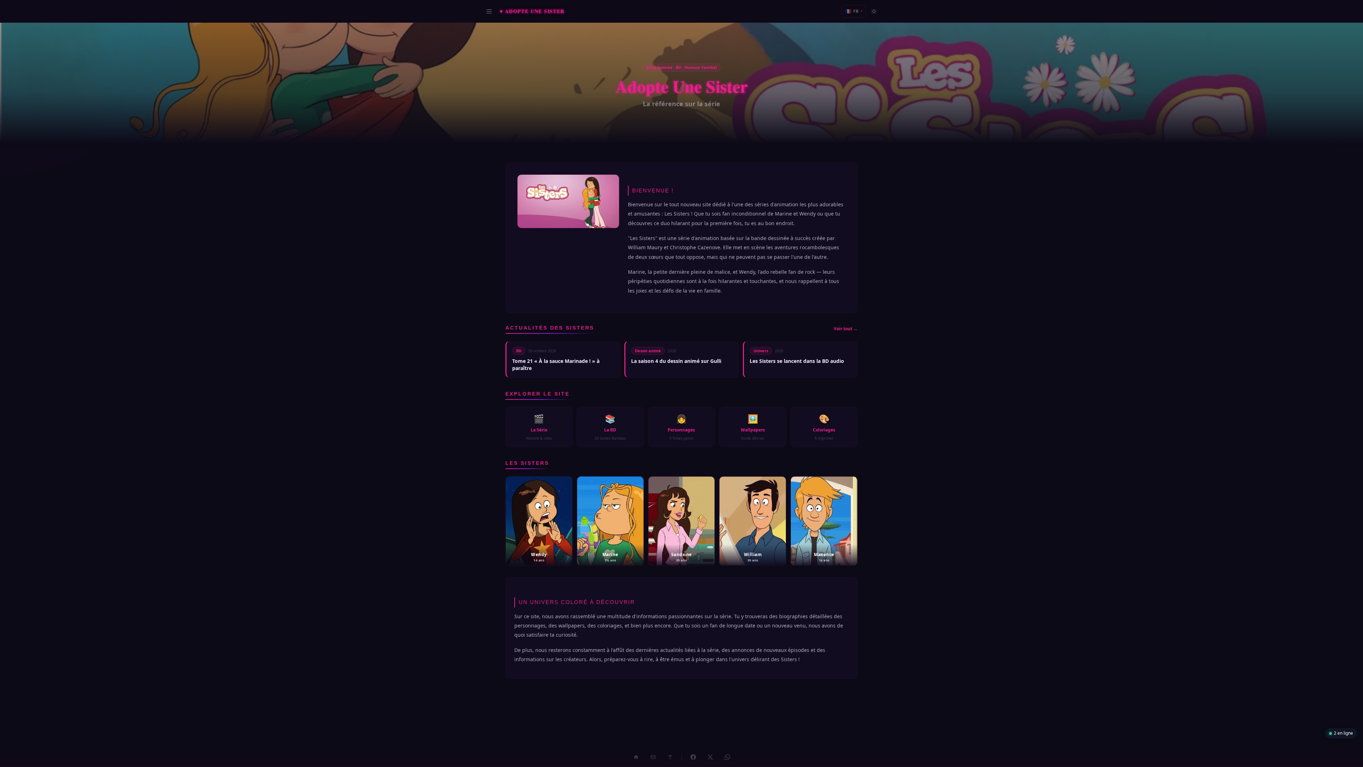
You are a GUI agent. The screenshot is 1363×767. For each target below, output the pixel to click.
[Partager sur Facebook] (693, 757)
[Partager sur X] (710, 757)
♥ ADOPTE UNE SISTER (532, 11)
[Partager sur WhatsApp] (727, 757)
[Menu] (489, 11)
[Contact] (653, 757)
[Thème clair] (873, 11)
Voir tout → (846, 329)
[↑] (670, 757)
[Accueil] (636, 757)
